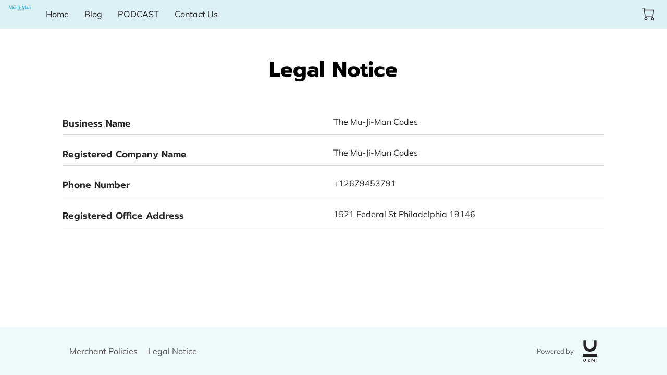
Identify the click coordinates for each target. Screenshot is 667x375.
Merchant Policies (103, 351)
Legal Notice (172, 351)
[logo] (590, 351)
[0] (648, 14)
